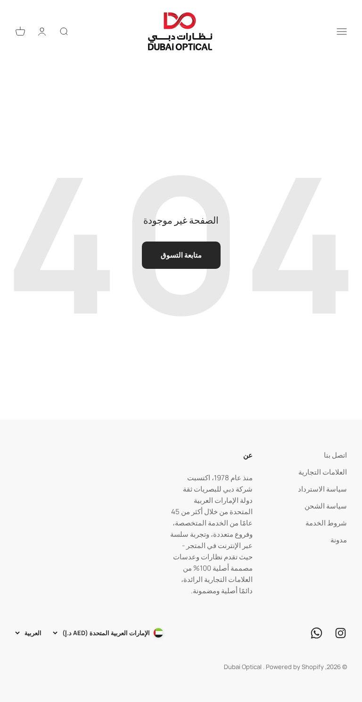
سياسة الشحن (325, 506)
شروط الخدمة (326, 523)
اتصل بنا (335, 455)
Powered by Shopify (295, 666)
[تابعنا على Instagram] (340, 633)
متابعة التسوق (181, 255)
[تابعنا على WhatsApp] (316, 633)
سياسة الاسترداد (322, 489)
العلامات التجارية (322, 472)
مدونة (338, 540)
